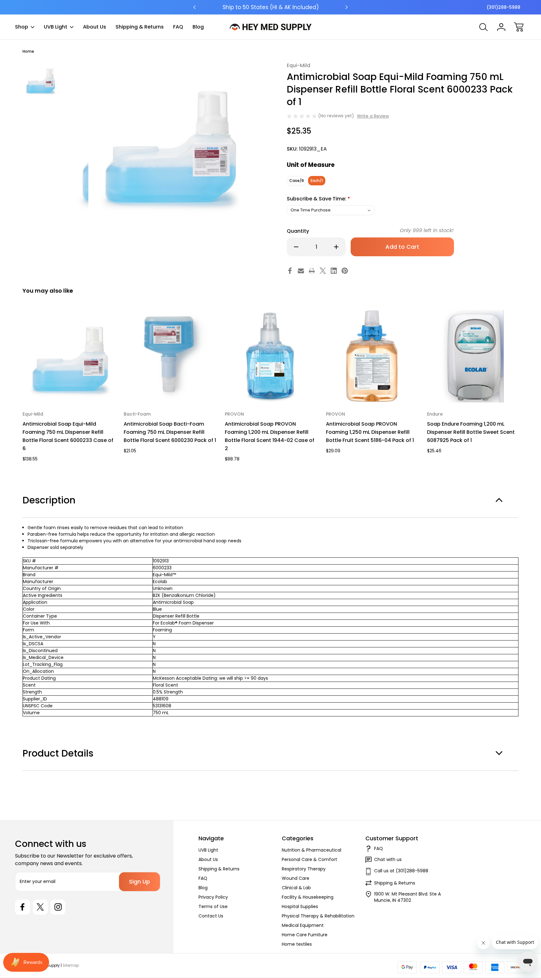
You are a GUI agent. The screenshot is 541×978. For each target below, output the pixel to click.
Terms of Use (213, 906)
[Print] (312, 271)
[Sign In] (501, 27)
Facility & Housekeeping (307, 897)
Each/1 (317, 180)
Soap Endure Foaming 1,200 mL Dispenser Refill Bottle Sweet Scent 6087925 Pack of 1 (471, 432)
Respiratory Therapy (304, 869)
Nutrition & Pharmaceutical (311, 850)
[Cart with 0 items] (519, 27)
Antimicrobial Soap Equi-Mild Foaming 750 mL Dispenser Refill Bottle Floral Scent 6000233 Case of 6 (68, 436)
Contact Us (210, 916)
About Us (94, 26)
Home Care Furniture (304, 935)
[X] (323, 271)
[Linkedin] (334, 271)
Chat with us (388, 859)
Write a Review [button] (373, 116)
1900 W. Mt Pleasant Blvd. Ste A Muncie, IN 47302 (407, 897)
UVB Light (55, 26)
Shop (21, 26)
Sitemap (71, 965)
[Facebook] (290, 271)
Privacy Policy (213, 897)
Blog (198, 26)
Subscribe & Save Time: (318, 198)
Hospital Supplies (300, 906)
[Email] (301, 271)
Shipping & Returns (140, 26)
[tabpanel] (40, 79)
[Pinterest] (345, 271)
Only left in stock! (427, 230)
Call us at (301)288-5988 (401, 871)
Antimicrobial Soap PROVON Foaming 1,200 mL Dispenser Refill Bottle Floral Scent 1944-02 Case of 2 (269, 436)
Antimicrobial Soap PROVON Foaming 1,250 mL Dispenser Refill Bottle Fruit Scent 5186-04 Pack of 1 (370, 432)
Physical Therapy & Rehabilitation (318, 916)
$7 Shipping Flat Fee (270, 7)
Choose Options (69, 387)
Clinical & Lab (296, 888)
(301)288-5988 (503, 7)
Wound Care (295, 878)
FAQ (178, 26)
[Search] (484, 27)
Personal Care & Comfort (309, 859)
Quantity (298, 231)
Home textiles (297, 944)
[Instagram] (57, 907)
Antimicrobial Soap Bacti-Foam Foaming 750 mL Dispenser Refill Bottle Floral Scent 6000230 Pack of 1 (170, 432)
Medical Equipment (303, 925)
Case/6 (296, 180)
